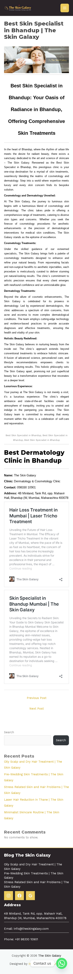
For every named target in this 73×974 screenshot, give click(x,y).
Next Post (36, 708)
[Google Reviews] (30, 895)
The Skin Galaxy (25, 475)
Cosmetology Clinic (47, 481)
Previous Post (36, 698)
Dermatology (22, 481)
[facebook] (19, 895)
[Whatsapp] (61, 963)
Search (9, 732)
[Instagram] (8, 895)
